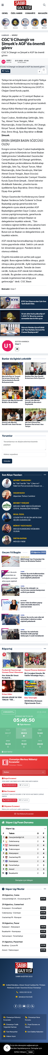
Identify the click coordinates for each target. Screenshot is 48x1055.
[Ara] (44, 5)
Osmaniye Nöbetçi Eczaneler (12, 1018)
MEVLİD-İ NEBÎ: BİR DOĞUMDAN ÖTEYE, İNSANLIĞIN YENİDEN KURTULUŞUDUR (27, 507)
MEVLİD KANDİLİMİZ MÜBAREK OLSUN (26, 530)
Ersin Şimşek (20, 181)
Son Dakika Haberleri (35, 1032)
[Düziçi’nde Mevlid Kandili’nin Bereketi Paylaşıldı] (35, 393)
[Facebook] (16, 1006)
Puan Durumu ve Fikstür (32, 1026)
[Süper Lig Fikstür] (45, 889)
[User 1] (7, 346)
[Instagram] (20, 1006)
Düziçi (14, 35)
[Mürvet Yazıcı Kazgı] (6, 529)
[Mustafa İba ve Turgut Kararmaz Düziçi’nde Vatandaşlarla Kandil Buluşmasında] (12, 369)
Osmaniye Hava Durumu (32, 1018)
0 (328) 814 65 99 (10, 785)
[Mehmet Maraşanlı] (6, 483)
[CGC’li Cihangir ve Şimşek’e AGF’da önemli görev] (24, 66)
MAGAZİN (42, 13)
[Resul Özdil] (6, 517)
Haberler (5, 35)
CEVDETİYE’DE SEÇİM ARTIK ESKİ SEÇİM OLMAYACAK (27, 519)
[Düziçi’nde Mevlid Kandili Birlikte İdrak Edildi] (12, 393)
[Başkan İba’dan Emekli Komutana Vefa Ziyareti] (35, 369)
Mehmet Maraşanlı (22, 480)
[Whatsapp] (28, 1006)
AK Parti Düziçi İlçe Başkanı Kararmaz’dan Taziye (34, 424)
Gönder (7, 461)
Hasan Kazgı (19, 493)
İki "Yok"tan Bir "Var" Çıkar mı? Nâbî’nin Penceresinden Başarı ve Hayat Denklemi (27, 485)
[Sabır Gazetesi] (23, 5)
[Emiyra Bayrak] (6, 540)
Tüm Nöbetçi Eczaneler (25, 814)
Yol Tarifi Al (24, 785)
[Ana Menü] (3, 5)
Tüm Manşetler (12, 1032)
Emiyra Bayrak (20, 538)
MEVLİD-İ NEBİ (19, 542)
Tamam (30, 1052)
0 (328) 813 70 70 (10, 800)
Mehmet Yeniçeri (21, 503)
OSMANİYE (30, 13)
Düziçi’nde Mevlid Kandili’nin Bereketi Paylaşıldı (33, 402)
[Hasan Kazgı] (6, 495)
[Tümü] (45, 475)
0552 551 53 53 (26, 992)
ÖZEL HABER (16, 13)
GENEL (5, 13)
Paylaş (7, 71)
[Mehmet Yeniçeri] (6, 506)
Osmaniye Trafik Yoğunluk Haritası (10, 1026)
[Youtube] (24, 1006)
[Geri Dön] (6, 1047)
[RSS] (32, 1006)
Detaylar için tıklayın (24, 880)
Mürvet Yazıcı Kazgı (22, 526)
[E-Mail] (17, 349)
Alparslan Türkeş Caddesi (24, 496)
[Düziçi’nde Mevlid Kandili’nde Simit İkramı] (12, 415)
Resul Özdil (18, 514)
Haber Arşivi (11, 1036)
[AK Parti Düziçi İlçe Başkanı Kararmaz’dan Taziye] (35, 415)
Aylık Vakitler (8, 752)
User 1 (18, 344)
